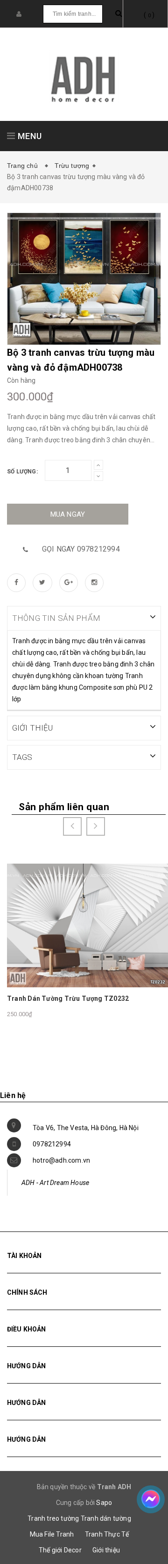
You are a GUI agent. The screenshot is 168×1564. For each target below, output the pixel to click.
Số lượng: (22, 471)
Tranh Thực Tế (107, 1534)
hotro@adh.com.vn (61, 1160)
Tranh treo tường (53, 1518)
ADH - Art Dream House (55, 1182)
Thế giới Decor (60, 1550)
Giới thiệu (106, 1550)
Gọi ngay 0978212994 (81, 549)
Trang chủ (24, 165)
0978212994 (52, 1144)
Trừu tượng (72, 165)
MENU (28, 136)
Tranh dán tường (106, 1518)
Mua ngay (67, 514)
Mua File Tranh (52, 1534)
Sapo (104, 1502)
